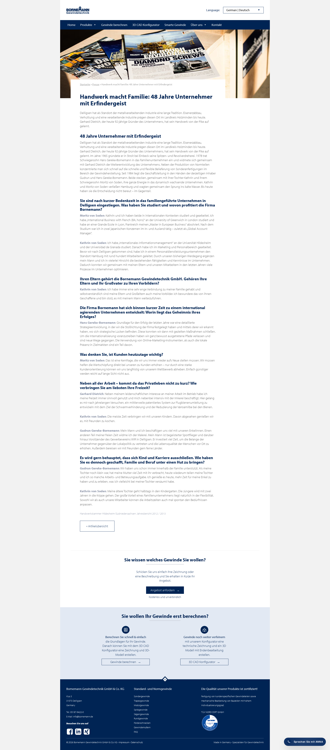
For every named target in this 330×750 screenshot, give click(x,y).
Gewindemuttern (142, 727)
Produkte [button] (86, 25)
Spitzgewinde (140, 709)
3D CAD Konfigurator (146, 25)
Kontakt (217, 25)
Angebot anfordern (162, 590)
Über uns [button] (196, 25)
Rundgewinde (141, 718)
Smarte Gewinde (175, 25)
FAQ (136, 731)
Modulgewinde (141, 705)
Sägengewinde (141, 714)
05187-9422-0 (77, 712)
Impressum (124, 742)
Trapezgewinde (141, 700)
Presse (95, 84)
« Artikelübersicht (97, 526)
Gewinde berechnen (114, 25)
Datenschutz (137, 742)
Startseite (85, 84)
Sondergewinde (142, 696)
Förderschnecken (142, 722)
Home (71, 25)
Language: (213, 10)
